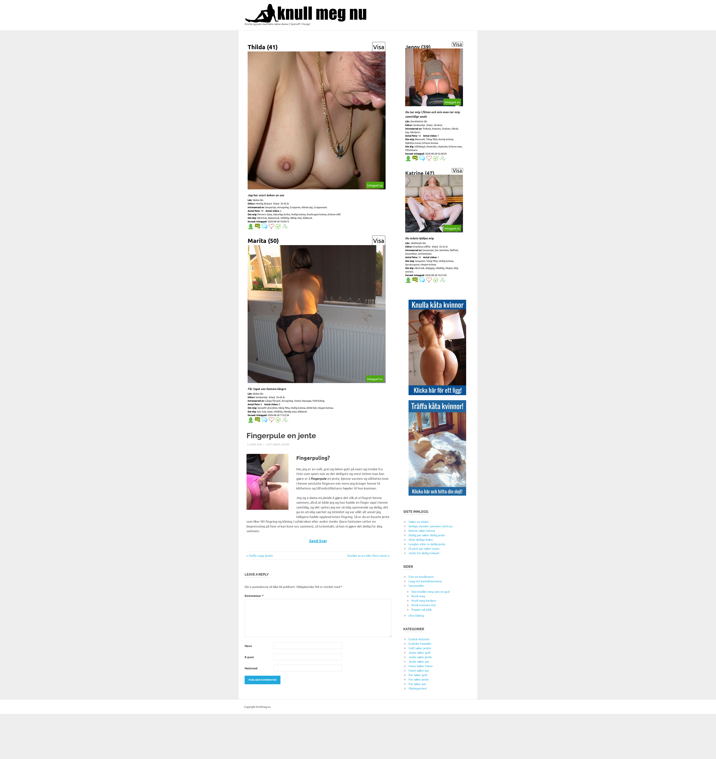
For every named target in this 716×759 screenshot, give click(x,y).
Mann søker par (419, 670)
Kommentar (254, 596)
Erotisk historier (419, 639)
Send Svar (318, 540)
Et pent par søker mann (424, 548)
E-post (249, 657)
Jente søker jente (420, 657)
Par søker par (417, 684)
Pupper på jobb (422, 609)
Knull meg (418, 596)
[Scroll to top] (709, 752)
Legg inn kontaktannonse (425, 581)
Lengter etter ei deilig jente (427, 544)
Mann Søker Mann (421, 666)
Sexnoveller (416, 585)
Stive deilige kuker (421, 539)
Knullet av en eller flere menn (367, 555)
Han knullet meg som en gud (431, 591)
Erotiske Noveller (420, 643)
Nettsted (251, 668)
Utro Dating (416, 615)
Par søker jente (419, 679)
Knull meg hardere (424, 600)
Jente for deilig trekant (424, 553)
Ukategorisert (418, 688)
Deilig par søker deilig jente (427, 535)
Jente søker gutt (420, 652)
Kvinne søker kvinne (422, 530)
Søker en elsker (419, 521)
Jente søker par (419, 661)
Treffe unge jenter (260, 555)
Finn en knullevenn (421, 576)
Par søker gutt (418, 675)
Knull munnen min (424, 605)
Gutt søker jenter (277, 444)
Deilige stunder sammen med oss (431, 526)
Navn (248, 646)
